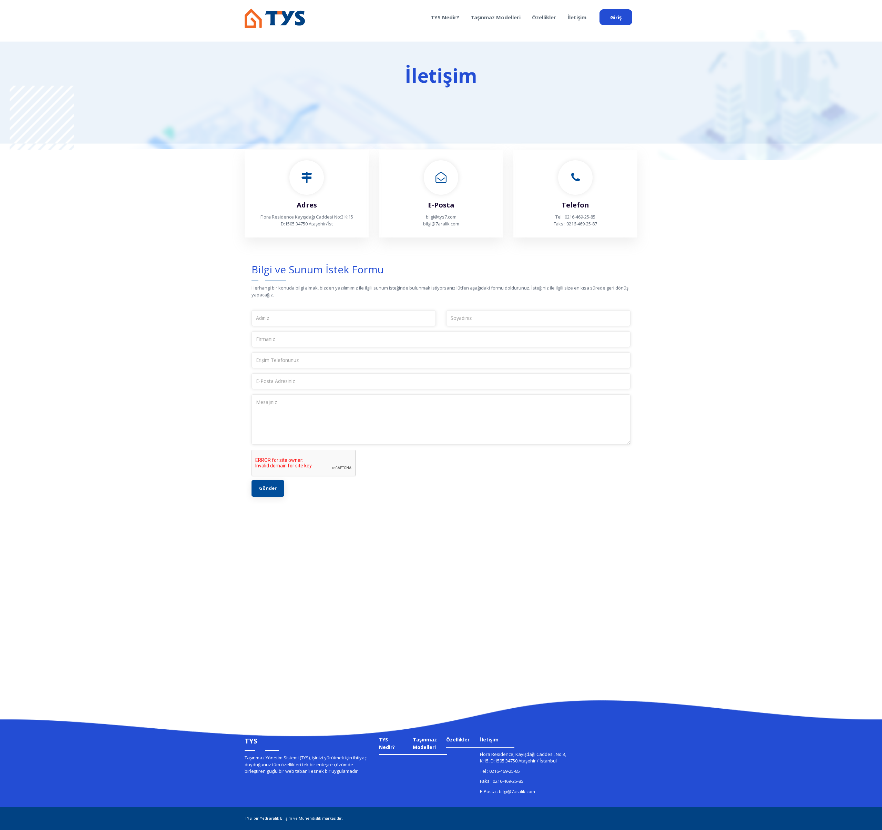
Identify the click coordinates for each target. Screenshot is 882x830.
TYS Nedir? (445, 17)
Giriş (616, 17)
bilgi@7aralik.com (441, 224)
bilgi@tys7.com (441, 217)
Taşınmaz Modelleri (496, 17)
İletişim (576, 17)
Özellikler (544, 17)
